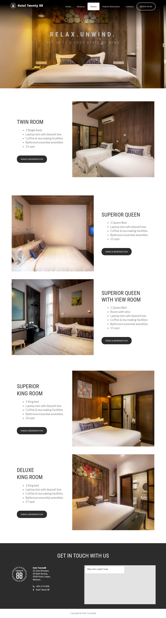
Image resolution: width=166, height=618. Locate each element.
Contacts (130, 6)
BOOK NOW (146, 6)
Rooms (93, 6)
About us (81, 6)
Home (68, 6)
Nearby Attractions (111, 6)
